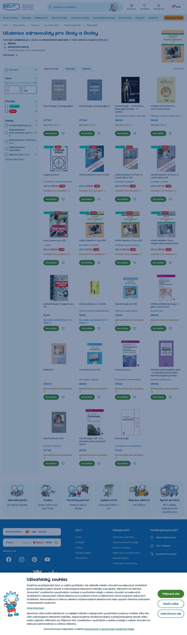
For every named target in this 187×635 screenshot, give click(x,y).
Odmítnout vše (171, 613)
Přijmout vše (171, 594)
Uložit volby (171, 604)
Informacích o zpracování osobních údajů (109, 629)
